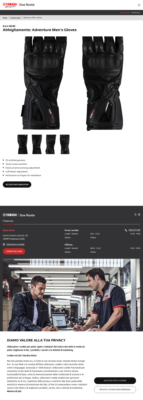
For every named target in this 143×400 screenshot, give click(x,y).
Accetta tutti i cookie (115, 380)
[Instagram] (139, 214)
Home (5, 18)
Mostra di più (14, 391)
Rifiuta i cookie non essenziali (115, 389)
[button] (139, 5)
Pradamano (8, 221)
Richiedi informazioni (17, 184)
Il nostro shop (15, 18)
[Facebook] (135, 214)
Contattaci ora (14, 251)
